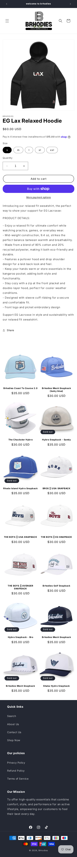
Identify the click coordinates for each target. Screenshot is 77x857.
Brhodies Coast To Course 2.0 (20, 388)
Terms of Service (18, 778)
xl (40, 149)
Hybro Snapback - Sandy (56, 439)
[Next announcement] (70, 4)
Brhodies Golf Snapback (56, 585)
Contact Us (14, 732)
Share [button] (10, 330)
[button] (7, 21)
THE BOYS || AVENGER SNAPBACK (20, 587)
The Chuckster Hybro (20, 439)
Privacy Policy (16, 762)
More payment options (38, 197)
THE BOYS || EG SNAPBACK (56, 537)
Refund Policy (16, 770)
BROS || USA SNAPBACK (57, 488)
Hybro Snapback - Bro (20, 637)
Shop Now (13, 740)
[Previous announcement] (7, 4)
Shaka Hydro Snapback (56, 686)
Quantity (7, 157)
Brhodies (43, 850)
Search (11, 715)
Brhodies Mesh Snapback (56, 637)
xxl (52, 149)
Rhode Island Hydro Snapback (20, 488)
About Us (13, 724)
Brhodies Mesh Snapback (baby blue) (56, 389)
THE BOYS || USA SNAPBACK (20, 537)
